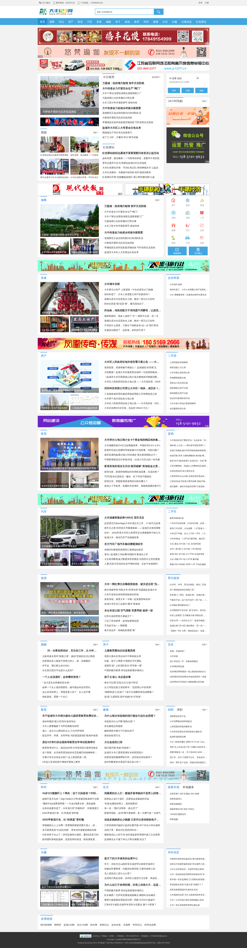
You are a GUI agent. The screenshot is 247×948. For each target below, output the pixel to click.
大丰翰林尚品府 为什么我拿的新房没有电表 (189, 894)
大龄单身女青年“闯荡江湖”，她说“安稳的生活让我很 (68, 656)
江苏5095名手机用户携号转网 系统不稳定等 (189, 481)
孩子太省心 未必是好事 (117, 677)
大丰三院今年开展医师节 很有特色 (119, 102)
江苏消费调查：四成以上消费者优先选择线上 (189, 465)
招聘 (171, 709)
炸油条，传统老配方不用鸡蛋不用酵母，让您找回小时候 (132, 310)
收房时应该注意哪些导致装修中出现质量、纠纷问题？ (131, 450)
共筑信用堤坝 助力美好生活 (182, 470)
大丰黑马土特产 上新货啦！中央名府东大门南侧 (128, 289)
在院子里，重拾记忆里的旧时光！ (121, 829)
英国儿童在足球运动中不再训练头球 (122, 656)
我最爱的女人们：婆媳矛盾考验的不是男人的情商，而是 (132, 793)
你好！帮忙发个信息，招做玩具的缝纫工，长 (189, 762)
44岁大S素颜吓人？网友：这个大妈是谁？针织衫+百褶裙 (70, 793)
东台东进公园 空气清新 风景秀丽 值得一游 (128, 610)
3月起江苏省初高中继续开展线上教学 (61, 761)
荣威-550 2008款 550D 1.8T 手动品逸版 (188, 564)
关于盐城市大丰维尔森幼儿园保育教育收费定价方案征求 (70, 715)
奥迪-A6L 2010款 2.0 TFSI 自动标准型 (187, 553)
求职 (180, 709)
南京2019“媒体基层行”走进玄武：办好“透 (188, 460)
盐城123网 (69, 924)
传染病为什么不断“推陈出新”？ (120, 721)
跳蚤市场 (173, 786)
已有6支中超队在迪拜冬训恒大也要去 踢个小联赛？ (130, 904)
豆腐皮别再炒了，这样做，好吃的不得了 (125, 330)
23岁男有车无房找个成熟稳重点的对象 (187, 681)
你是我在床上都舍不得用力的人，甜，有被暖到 (66, 660)
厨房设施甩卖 (176, 803)
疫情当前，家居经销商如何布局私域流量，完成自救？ (131, 471)
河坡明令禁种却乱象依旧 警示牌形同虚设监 (189, 858)
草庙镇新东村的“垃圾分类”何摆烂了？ (186, 884)
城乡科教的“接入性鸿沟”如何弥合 (59, 721)
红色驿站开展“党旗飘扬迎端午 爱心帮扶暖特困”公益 (128, 177)
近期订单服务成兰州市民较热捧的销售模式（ (189, 450)
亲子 (117, 21)
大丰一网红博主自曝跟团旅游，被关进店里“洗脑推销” (132, 584)
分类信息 (186, 21)
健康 (155, 21)
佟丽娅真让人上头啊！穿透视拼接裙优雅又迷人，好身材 (70, 825)
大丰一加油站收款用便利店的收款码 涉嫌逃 (189, 874)
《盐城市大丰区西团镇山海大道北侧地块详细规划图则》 (132, 376)
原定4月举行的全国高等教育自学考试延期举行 (68, 742)
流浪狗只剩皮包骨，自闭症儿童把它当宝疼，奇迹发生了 (132, 878)
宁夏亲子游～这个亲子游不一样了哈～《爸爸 (189, 599)
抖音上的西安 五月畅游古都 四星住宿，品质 (189, 615)
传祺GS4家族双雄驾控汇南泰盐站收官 (123, 549)
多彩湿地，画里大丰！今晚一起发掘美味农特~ (127, 599)
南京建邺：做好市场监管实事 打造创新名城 (189, 486)
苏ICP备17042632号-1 (115, 942)
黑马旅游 (173, 577)
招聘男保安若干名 (178, 716)
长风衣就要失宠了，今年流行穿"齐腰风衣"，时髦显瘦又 (70, 808)
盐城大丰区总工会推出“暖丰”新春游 (122, 603)
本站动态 (173, 852)
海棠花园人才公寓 (178, 367)
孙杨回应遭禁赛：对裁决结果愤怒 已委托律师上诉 (129, 868)
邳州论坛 (137, 924)
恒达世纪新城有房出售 (180, 398)
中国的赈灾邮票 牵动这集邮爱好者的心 (124, 670)
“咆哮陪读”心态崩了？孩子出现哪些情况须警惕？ (129, 692)
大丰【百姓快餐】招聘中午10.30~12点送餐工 (189, 741)
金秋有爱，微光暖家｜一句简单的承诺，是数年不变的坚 (131, 158)
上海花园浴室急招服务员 (181, 726)
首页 (42, 21)
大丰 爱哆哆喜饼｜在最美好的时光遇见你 (188, 294)
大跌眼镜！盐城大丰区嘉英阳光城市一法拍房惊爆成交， (132, 372)
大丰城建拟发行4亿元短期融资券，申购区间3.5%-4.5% (132, 445)
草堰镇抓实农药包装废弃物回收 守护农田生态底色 (127, 122)
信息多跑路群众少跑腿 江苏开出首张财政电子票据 (132, 819)
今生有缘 (174, 656)
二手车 (172, 511)
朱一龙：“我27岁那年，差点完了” (121, 808)
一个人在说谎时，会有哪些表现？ (61, 677)
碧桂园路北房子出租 (179, 387)
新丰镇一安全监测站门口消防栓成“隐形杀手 (189, 879)
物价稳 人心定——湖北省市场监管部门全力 (189, 445)
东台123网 (82, 924)
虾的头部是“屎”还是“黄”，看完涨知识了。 (125, 303)
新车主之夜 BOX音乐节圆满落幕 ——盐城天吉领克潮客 (132, 527)
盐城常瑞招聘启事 (178, 736)
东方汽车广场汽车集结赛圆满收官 (123, 544)
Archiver (96, 936)
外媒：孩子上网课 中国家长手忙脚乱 (123, 660)
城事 (51, 21)
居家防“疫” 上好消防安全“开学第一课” (123, 665)
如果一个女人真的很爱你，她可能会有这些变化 (66, 687)
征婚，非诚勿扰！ (178, 650)
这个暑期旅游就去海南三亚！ (183, 589)
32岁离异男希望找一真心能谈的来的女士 (188, 671)
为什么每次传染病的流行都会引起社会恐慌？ (130, 715)
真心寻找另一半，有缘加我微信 (184, 661)
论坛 (61, 21)
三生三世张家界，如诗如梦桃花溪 (121, 620)
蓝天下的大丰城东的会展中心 (121, 858)
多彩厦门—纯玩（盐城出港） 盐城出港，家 (189, 594)
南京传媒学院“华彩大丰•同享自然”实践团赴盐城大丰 (130, 589)
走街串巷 (173, 277)
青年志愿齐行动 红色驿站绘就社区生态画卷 (124, 162)
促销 (171, 433)
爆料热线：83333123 (65, 2)
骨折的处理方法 (112, 735)
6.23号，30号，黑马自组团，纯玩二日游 (188, 584)
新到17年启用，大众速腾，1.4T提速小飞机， (189, 528)
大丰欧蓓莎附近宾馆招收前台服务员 (186, 731)
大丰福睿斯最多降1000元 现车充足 (124, 517)
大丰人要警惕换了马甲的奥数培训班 (60, 726)
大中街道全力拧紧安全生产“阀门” (121, 88)
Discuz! (90, 942)
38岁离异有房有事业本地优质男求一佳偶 (188, 676)
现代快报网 (46, 924)
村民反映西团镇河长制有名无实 (184, 889)
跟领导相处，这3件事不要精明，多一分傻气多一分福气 (132, 812)
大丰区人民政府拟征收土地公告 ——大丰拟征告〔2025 (132, 381)
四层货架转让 (176, 798)
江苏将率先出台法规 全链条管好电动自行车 (189, 476)
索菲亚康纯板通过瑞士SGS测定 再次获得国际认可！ (131, 454)
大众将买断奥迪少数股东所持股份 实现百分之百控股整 (132, 559)
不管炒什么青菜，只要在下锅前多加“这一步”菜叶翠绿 (131, 325)
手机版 (104, 936)
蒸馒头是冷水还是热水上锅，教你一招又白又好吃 (129, 299)
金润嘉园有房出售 (178, 408)
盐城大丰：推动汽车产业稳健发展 (121, 537)
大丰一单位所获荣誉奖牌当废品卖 (185, 904)
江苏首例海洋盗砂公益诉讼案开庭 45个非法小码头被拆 (132, 825)
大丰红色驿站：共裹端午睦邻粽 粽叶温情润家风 (126, 172)
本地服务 (188, 786)
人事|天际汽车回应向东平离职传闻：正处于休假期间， (132, 563)
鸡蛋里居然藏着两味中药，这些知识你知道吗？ (128, 757)
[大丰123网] (57, 11)
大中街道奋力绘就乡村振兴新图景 (121, 108)
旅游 (127, 21)
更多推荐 (155, 77)
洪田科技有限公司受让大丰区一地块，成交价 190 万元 (132, 388)
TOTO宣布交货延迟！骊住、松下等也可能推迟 (127, 476)
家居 (80, 21)
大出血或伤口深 (113, 742)
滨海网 (126, 924)
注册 (207, 2)
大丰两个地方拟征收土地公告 (119, 398)
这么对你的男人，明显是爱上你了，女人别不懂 (66, 692)
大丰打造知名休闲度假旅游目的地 (121, 594)
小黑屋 (111, 936)
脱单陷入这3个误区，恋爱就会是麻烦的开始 (126, 798)
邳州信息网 (150, 924)
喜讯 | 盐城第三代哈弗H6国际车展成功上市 (126, 554)
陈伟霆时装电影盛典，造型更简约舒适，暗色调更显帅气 (70, 839)
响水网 (93, 924)
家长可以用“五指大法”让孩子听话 (121, 682)
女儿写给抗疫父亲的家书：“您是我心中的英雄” (128, 687)
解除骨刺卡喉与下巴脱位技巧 (119, 730)
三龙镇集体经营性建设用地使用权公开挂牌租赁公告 (130, 393)
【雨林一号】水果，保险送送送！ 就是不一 (189, 630)
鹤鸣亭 (57, 924)
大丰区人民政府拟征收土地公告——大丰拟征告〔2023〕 (132, 403)
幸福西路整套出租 (178, 377)
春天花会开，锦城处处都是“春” (120, 630)
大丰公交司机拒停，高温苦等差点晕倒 (187, 869)
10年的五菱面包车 (178, 814)
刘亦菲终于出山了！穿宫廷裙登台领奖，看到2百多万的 (70, 834)
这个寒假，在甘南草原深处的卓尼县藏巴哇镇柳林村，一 (70, 752)
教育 (136, 21)
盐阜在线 (116, 924)
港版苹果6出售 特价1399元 (182, 808)
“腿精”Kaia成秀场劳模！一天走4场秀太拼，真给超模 (68, 803)
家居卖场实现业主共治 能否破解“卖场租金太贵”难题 (132, 466)
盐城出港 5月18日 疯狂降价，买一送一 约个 (189, 625)
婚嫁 (108, 21)
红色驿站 (201, 21)
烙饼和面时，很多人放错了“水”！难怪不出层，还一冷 (131, 316)
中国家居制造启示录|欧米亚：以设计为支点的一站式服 (132, 459)
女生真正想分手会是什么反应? (57, 670)
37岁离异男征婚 (177, 666)
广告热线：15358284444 (91, 2)
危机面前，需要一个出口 (54, 696)
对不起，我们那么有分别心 (56, 665)
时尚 (146, 21)
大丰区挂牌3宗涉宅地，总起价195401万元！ (127, 408)
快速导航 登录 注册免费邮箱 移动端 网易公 (189, 455)
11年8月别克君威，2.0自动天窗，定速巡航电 (189, 523)
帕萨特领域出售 (177, 518)
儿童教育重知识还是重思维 (119, 650)
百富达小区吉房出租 (179, 382)
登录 (201, 2)
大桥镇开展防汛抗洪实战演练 (117, 117)
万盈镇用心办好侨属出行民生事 (118, 97)
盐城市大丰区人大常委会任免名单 (121, 128)
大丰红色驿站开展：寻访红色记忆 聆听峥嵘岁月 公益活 (130, 167)
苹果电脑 (174, 819)
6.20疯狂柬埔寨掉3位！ (180, 605)
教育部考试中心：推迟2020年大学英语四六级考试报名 (70, 747)
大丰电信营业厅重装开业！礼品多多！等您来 (189, 440)
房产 (70, 21)
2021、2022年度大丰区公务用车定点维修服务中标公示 (132, 532)
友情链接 (46, 918)
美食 (99, 21)
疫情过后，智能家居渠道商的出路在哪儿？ (126, 481)
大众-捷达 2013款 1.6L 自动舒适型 (185, 543)
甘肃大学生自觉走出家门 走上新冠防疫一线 (64, 757)
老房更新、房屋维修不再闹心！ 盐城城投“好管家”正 (130, 367)
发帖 (201, 90)
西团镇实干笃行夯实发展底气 (117, 132)
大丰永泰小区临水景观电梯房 (183, 403)
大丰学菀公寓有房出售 (180, 372)
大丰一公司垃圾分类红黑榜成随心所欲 (187, 899)
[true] (159, 12)
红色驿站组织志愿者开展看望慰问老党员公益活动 (130, 153)
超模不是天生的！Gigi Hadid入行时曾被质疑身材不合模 (70, 798)
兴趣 (174, 21)
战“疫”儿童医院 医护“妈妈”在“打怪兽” (122, 696)
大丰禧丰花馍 (112, 284)
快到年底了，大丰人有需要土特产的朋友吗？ (127, 294)
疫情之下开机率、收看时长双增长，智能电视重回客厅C (132, 485)
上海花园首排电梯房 (179, 362)
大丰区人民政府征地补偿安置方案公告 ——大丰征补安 (132, 362)
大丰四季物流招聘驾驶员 (181, 721)
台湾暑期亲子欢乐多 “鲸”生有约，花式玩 (188, 610)
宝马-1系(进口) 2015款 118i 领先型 (185, 548)
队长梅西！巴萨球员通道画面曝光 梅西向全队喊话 (129, 895)
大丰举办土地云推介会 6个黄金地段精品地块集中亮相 (132, 439)
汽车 (89, 21)
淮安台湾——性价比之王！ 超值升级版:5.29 (189, 620)
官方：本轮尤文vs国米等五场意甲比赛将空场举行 (129, 864)
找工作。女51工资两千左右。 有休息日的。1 (189, 757)
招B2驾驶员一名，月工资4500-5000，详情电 (189, 752)
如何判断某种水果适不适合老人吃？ (122, 761)
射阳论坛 (104, 924)
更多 (95, 132)
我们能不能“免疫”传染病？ (117, 747)
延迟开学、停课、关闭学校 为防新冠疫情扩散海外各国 (70, 735)
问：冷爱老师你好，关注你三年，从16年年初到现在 (70, 650)
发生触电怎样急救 (113, 726)
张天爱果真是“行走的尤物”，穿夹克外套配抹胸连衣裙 (69, 829)
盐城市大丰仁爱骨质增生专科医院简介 (123, 752)
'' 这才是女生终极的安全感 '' (56, 682)
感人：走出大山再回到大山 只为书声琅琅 (63, 730)
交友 (171, 644)
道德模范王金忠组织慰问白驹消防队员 (121, 112)
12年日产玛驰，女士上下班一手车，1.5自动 (189, 533)
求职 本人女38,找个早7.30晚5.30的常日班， (189, 746)
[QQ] (85, 936)
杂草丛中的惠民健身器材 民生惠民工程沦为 (189, 863)
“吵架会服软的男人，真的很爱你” (121, 803)
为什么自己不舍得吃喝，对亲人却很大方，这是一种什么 (132, 885)
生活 (165, 21)
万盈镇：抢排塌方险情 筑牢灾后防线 (123, 83)
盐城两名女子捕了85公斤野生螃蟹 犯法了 (125, 839)
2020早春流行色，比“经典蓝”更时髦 (60, 812)
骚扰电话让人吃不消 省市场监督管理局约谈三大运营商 (132, 834)
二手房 (172, 355)
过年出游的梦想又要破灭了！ (119, 616)
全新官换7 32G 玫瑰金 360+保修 (184, 793)
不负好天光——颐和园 (115, 625)
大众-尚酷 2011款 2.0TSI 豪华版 (184, 559)
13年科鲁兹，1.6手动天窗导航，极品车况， (189, 538)
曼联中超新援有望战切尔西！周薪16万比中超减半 (129, 899)
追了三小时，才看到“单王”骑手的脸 (120, 137)
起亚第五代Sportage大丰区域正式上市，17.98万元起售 (132, 523)
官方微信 (46, 2)
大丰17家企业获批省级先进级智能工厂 (122, 93)
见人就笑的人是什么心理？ (118, 873)
